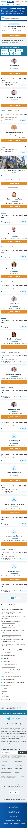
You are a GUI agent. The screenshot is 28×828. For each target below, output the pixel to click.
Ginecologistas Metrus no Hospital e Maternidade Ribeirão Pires (13, 645)
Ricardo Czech (14, 304)
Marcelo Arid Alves (14, 234)
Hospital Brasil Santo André (8, 655)
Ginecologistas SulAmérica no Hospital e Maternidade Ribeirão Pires (11, 613)
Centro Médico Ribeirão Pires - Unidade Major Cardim (14, 79)
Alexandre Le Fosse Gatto (14, 132)
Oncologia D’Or (19, 820)
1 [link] (12, 598)
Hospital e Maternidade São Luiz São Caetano (12, 669)
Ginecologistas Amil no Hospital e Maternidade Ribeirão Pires (13, 631)
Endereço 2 (10, 110)
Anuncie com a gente (6, 772)
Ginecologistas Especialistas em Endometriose (13, 682)
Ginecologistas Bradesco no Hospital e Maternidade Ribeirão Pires (14, 617)
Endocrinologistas (6, 685)
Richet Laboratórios (14, 823)
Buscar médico (10, 1)
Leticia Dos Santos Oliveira (14, 571)
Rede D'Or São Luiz (10, 820)
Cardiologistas (5, 696)
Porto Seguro (5, 53)
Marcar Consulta (10, 707)
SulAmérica (4, 50)
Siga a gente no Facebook (16, 723)
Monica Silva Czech (14, 339)
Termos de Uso (18, 768)
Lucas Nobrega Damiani (14, 97)
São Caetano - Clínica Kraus (8, 667)
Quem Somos (4, 761)
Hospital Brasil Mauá (6, 652)
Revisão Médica (18, 765)
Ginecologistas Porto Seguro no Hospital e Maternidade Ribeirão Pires (12, 626)
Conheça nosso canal (7, 723)
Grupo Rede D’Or (21, 799)
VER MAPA (24, 85)
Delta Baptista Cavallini (14, 374)
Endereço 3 (17, 110)
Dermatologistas (6, 699)
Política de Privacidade (6, 768)
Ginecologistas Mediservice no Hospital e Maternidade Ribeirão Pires (11, 622)
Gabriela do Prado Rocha (14, 199)
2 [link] (15, 598)
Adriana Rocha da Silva (14, 269)
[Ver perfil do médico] (14, 61)
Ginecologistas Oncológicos (8, 679)
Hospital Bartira (6, 661)
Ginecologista (18, 707)
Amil (12, 53)
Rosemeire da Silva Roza (14, 473)
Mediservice (19, 50)
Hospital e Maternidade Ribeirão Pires (14, 27)
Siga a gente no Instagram (12, 723)
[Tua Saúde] (14, 718)
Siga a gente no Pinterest (20, 723)
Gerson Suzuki (14, 66)
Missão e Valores (18, 761)
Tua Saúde (3, 1)
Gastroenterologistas (7, 693)
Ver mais (17, 53)
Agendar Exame (19, 1)
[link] (18, 598)
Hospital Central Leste (7, 672)
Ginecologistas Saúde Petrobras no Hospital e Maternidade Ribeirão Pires (12, 640)
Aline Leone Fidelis (14, 409)
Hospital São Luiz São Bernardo (9, 664)
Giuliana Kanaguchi (14, 441)
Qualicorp (23, 823)
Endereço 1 (3, 110)
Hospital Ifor (5, 658)
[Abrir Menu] (2, 4)
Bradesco (12, 50)
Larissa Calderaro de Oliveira (14, 504)
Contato (17, 772)
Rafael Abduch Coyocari (14, 536)
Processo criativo (5, 765)
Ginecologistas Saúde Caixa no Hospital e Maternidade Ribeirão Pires (11, 635)
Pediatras (4, 688)
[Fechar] (26, 47)
